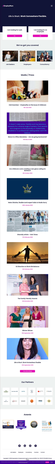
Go (14, 36)
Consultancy (29, 452)
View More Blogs (27, 371)
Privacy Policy (51, 462)
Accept (47, 462)
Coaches (36, 452)
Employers (20, 452)
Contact (43, 452)
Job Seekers (13, 452)
